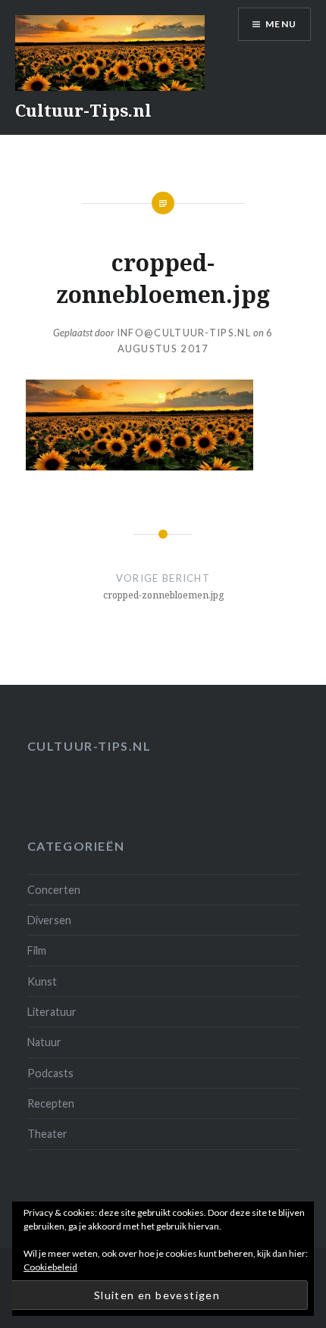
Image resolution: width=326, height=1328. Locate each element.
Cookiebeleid (50, 1267)
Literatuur (52, 1011)
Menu (280, 24)
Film (36, 950)
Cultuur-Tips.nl (83, 109)
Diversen (49, 920)
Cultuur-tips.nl (89, 746)
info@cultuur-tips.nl (184, 333)
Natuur (44, 1042)
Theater (47, 1133)
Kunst (42, 981)
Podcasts (50, 1073)
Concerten (53, 889)
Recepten (50, 1103)
